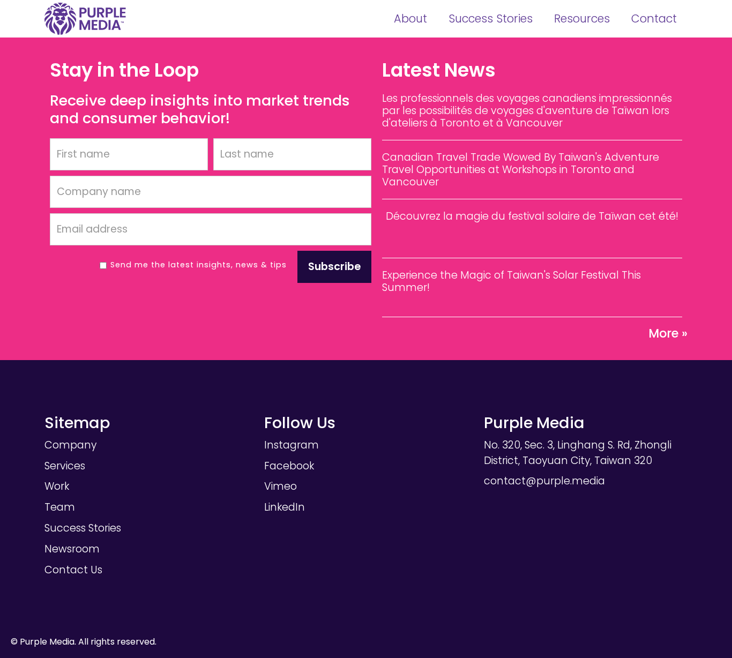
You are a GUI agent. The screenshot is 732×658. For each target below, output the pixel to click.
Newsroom (72, 549)
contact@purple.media (544, 481)
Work (56, 486)
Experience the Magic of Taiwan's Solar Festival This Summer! (511, 281)
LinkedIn (284, 507)
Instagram (291, 445)
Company (70, 445)
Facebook (289, 466)
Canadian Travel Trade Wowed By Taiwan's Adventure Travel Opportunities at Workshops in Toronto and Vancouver (520, 169)
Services (64, 466)
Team (59, 507)
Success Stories (491, 18)
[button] (410, 19)
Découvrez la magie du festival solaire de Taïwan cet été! (532, 216)
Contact (654, 18)
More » (668, 333)
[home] (85, 19)
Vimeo (280, 486)
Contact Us (73, 570)
